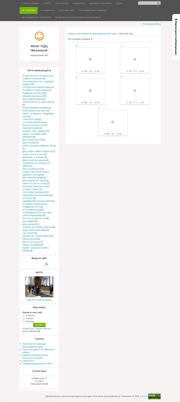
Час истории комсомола (34, 192)
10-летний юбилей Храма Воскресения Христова (34, 123)
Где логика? (28, 233)
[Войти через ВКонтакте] (32, 264)
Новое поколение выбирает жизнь (39, 145)
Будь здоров (28, 221)
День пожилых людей (32, 177)
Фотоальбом (84, 33)
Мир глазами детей (31, 168)
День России (28, 142)
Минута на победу (31, 244)
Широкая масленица (32, 96)
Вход (158, 24)
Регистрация (148, 24)
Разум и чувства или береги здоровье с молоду (35, 173)
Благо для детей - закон (34, 180)
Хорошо (29, 318)
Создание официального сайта (37, 363)
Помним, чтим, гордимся (34, 131)
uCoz (143, 396)
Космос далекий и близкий (35, 107)
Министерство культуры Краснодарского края (34, 345)
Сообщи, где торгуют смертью (37, 227)
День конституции (31, 241)
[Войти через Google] (46, 264)
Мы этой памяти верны (39, 299)
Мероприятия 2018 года (103, 33)
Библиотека (28, 360)
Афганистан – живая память (36, 236)
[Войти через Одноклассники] (51, 264)
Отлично (30, 315)
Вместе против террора (34, 160)
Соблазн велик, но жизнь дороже (38, 101)
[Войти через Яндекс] (41, 264)
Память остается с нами (34, 183)
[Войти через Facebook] (37, 264)
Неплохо (30, 321)
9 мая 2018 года (30, 128)
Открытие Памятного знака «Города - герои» (35, 187)
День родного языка (32, 99)
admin (91, 61)
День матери (28, 224)
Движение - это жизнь (33, 157)
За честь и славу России (34, 218)
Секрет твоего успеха (32, 154)
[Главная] (39, 39)
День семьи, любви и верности (37, 151)
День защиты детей (31, 139)
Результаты (28, 328)
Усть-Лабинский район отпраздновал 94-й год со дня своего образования (36, 212)
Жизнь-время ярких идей (34, 230)
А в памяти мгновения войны (36, 87)
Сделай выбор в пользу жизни (36, 201)
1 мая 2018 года (30, 119)
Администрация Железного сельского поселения (35, 356)
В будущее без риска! (32, 93)
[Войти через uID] (27, 264)
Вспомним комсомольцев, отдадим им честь (35, 205)
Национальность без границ (36, 195)
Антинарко (27, 198)
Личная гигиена (29, 238)
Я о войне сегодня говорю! (35, 90)
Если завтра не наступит (34, 110)
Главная (72, 33)
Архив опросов (43, 328)
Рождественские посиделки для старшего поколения (37, 77)
